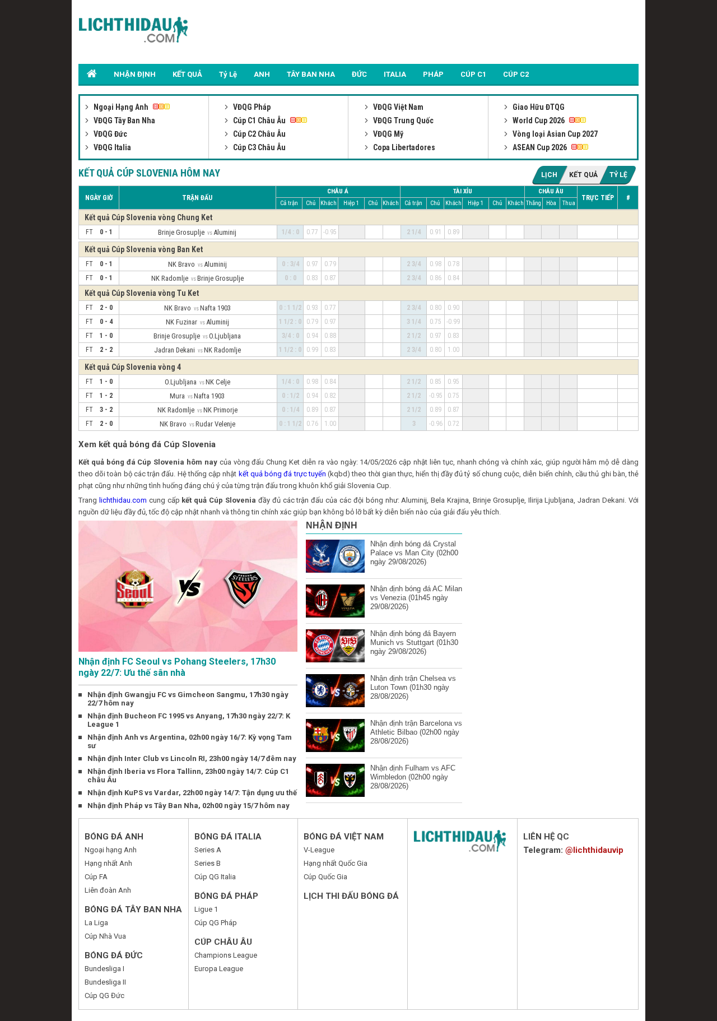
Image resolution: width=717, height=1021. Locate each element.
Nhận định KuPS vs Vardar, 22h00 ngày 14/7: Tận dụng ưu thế (192, 792)
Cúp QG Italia (215, 877)
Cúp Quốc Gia (325, 877)
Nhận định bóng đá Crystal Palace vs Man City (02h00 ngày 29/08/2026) (414, 553)
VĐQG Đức (109, 133)
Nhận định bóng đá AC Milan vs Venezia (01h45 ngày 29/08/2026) (416, 597)
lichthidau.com (123, 500)
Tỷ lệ (618, 175)
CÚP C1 (473, 74)
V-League (319, 850)
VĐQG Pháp (251, 107)
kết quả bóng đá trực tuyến (282, 474)
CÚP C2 (516, 74)
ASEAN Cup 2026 (540, 147)
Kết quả (583, 175)
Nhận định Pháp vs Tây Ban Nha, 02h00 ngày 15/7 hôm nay (188, 805)
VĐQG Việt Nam (397, 107)
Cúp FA (96, 877)
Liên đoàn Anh (108, 890)
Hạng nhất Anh (108, 863)
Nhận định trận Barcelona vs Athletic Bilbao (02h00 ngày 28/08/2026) (416, 732)
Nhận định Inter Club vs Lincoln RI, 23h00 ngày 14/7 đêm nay (191, 758)
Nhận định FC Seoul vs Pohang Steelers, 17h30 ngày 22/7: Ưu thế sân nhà (177, 667)
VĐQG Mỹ (387, 133)
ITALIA (395, 74)
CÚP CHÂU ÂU (223, 942)
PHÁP (433, 74)
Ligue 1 (206, 909)
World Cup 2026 (538, 120)
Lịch (549, 175)
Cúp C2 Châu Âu (258, 133)
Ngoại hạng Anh (111, 850)
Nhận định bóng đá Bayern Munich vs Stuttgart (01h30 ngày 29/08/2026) (414, 642)
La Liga (96, 922)
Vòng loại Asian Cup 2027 (554, 133)
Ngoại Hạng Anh (121, 107)
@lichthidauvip (594, 850)
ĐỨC (359, 74)
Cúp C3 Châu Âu (258, 147)
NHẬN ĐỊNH (135, 74)
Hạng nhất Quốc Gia (335, 863)
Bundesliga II (105, 982)
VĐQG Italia (111, 147)
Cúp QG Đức (104, 995)
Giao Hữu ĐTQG (538, 107)
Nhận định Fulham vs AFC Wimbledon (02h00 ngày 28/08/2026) (412, 777)
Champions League (225, 955)
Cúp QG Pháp (215, 922)
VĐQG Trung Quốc (402, 120)
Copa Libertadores (403, 147)
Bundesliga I (104, 968)
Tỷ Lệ (228, 74)
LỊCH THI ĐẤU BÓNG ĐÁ (351, 896)
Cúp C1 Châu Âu (259, 120)
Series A (207, 850)
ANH (262, 74)
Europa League (218, 968)
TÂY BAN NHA (311, 74)
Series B (207, 863)
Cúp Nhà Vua (105, 936)
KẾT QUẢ (187, 74)
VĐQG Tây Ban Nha (123, 120)
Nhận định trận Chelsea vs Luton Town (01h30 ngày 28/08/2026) (413, 687)
